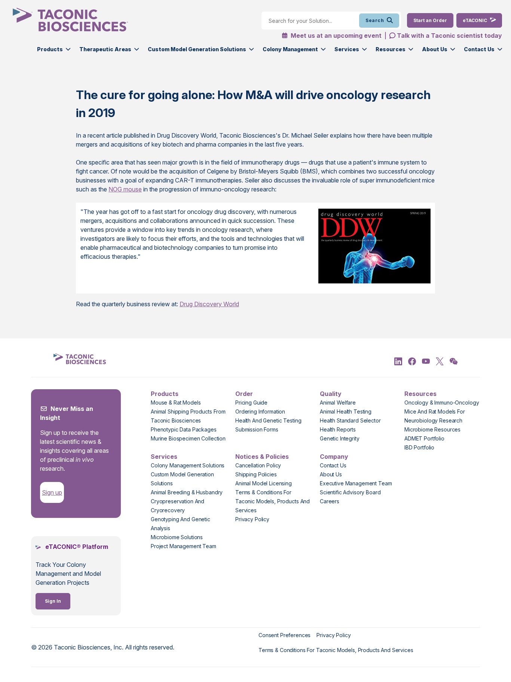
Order (244, 393)
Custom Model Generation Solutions (197, 49)
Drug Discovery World (209, 304)
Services (346, 49)
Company (334, 456)
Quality (331, 393)
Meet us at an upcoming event (335, 35)
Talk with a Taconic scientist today (449, 35)
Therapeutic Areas (105, 49)
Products (50, 49)
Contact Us (479, 49)
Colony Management (290, 49)
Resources (391, 49)
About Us (434, 49)
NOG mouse (125, 189)
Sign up (52, 492)
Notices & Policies (262, 456)
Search (374, 20)
